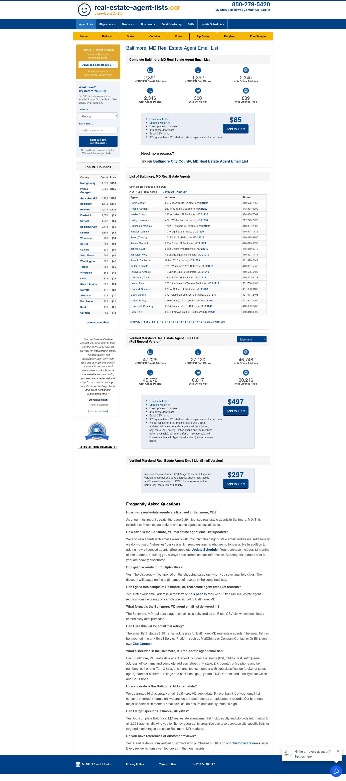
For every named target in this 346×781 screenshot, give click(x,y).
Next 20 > (220, 321)
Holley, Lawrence (140, 220)
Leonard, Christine (141, 289)
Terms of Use (167, 764)
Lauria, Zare (137, 283)
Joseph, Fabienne (140, 260)
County (84, 109)
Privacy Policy (135, 764)
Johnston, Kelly (139, 254)
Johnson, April (138, 249)
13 (180, 321)
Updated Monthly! (159, 122)
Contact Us (251, 10)
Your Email (86, 123)
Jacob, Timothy (139, 237)
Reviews (235, 10)
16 (192, 321)
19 (204, 321)
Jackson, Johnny (140, 231)
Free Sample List (159, 119)
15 (188, 321)
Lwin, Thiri (136, 312)
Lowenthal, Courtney (142, 306)
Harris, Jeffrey (138, 203)
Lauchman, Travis (140, 277)
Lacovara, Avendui (141, 272)
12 (176, 321)
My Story (221, 10)
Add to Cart (235, 128)
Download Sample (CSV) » (98, 65)
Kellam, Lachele (139, 266)
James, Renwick (139, 243)
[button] (107, 24)
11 (172, 321)
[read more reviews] (98, 411)
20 (208, 321)
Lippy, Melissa (138, 294)
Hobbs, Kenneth (139, 208)
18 (200, 321)
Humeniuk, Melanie (141, 226)
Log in (265, 10)
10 (168, 321)
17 (196, 321)
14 (184, 321)
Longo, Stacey (138, 300)
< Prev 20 (134, 321)
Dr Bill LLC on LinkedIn (96, 764)
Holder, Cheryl (138, 214)
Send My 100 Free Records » (98, 141)
